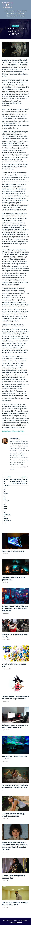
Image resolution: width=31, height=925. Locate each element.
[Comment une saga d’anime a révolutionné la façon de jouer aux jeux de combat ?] (15, 684)
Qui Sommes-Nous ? (12, 16)
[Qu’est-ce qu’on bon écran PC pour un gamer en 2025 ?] (15, 567)
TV (15, 13)
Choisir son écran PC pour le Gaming (13, 551)
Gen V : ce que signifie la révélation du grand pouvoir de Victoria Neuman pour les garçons (16, 480)
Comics (24, 11)
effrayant (14, 431)
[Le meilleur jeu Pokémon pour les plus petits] (15, 653)
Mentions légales (23, 920)
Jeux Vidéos (10, 13)
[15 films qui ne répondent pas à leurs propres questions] (15, 865)
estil (6, 431)
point (9, 431)
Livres (6, 11)
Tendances (21, 13)
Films (19, 11)
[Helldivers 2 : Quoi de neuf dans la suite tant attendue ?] (15, 745)
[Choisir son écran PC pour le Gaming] (15, 541)
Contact (22, 16)
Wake (22, 431)
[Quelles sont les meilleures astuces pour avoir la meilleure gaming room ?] (15, 715)
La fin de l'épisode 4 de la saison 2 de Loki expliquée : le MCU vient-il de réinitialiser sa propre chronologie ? (4, 499)
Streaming (13, 11)
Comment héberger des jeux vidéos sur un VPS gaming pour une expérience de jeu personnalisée (15, 608)
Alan (19, 431)
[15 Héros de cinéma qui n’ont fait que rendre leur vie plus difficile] (15, 803)
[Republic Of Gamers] (7, 5)
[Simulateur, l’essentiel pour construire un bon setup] (15, 625)
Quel (3, 431)
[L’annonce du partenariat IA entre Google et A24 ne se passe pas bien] (15, 893)
